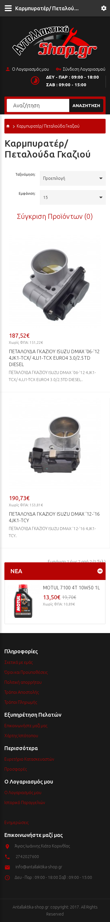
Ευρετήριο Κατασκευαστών (29, 759)
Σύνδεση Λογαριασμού (84, 69)
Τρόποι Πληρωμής (20, 702)
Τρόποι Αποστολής (21, 692)
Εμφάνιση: (27, 193)
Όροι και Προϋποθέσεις (26, 672)
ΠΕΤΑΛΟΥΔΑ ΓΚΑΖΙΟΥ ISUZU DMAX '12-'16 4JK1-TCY (54, 517)
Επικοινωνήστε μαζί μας (25, 725)
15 (45, 197)
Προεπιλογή (54, 178)
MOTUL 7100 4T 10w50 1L (71, 587)
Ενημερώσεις (16, 822)
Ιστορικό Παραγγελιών (24, 802)
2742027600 (27, 856)
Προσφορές (15, 769)
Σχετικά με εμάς (18, 662)
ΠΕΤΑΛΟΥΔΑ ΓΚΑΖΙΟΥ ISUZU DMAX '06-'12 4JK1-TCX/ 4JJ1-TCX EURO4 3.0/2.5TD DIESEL (54, 358)
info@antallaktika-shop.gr (39, 867)
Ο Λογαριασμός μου (30, 69)
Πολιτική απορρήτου (23, 682)
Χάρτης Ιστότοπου (21, 735)
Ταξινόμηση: (25, 174)
